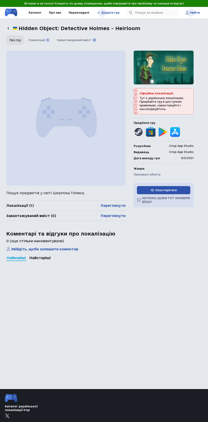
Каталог (35, 12)
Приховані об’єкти (147, 174)
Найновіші (16, 258)
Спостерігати (166, 190)
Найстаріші (40, 258)
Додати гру (110, 12)
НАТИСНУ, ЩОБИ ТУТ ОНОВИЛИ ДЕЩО (166, 199)
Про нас (55, 12)
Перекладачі (79, 12)
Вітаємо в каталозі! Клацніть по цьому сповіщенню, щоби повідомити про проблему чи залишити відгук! (104, 3)
